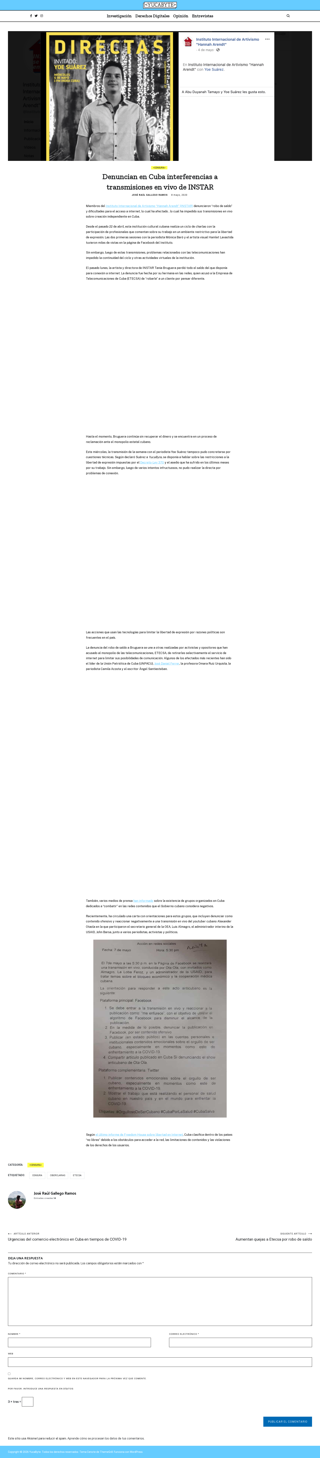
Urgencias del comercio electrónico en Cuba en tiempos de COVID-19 (68, 1237)
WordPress (136, 1451)
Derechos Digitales (152, 15)
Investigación (119, 15)
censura (37, 1175)
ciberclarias (57, 1175)
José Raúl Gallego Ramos (150, 195)
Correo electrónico (184, 1334)
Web (10, 1353)
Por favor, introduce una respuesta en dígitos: (41, 1388)
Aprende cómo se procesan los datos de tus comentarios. (105, 1438)
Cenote (91, 1451)
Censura (159, 167)
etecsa (77, 1175)
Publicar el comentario (287, 1421)
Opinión (180, 15)
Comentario (17, 1273)
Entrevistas (202, 15)
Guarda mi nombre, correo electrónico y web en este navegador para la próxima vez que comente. (77, 1378)
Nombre (14, 1334)
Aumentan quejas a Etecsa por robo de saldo (274, 1237)
